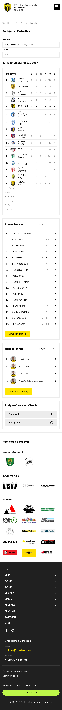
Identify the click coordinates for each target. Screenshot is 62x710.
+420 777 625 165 (16, 659)
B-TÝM (8, 587)
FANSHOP (10, 611)
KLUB (7, 575)
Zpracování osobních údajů (15, 671)
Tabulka (34, 23)
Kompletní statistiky (18, 391)
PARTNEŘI (10, 617)
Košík (8, 623)
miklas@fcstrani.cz (18, 650)
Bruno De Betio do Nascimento (31, 381)
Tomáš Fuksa (24, 359)
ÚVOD (5, 23)
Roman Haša (24, 366)
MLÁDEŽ (9, 593)
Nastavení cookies (11, 675)
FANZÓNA (10, 605)
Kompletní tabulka (17, 334)
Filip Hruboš (23, 374)
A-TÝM (19, 23)
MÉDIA (8, 599)
